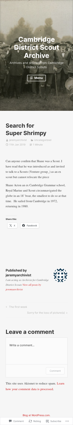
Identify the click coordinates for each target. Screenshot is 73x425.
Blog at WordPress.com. (36, 415)
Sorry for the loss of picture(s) (46, 313)
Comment (55, 370)
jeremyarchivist (18, 139)
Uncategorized (42, 139)
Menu (38, 78)
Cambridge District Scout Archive (36, 47)
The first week (16, 307)
